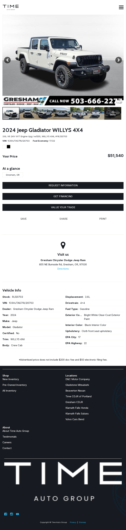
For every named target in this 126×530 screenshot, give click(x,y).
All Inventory (9, 390)
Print (103, 218)
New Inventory (10, 379)
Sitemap (82, 522)
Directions (63, 268)
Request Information (63, 185)
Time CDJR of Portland (78, 396)
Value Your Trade (63, 207)
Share (64, 218)
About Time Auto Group (15, 430)
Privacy (73, 522)
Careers (6, 442)
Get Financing (63, 196)
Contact (6, 448)
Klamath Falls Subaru (77, 413)
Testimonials (9, 436)
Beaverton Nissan (75, 390)
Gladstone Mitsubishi (77, 384)
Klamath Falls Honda (76, 407)
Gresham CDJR (74, 402)
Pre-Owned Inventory (14, 384)
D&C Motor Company (77, 379)
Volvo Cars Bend (74, 419)
